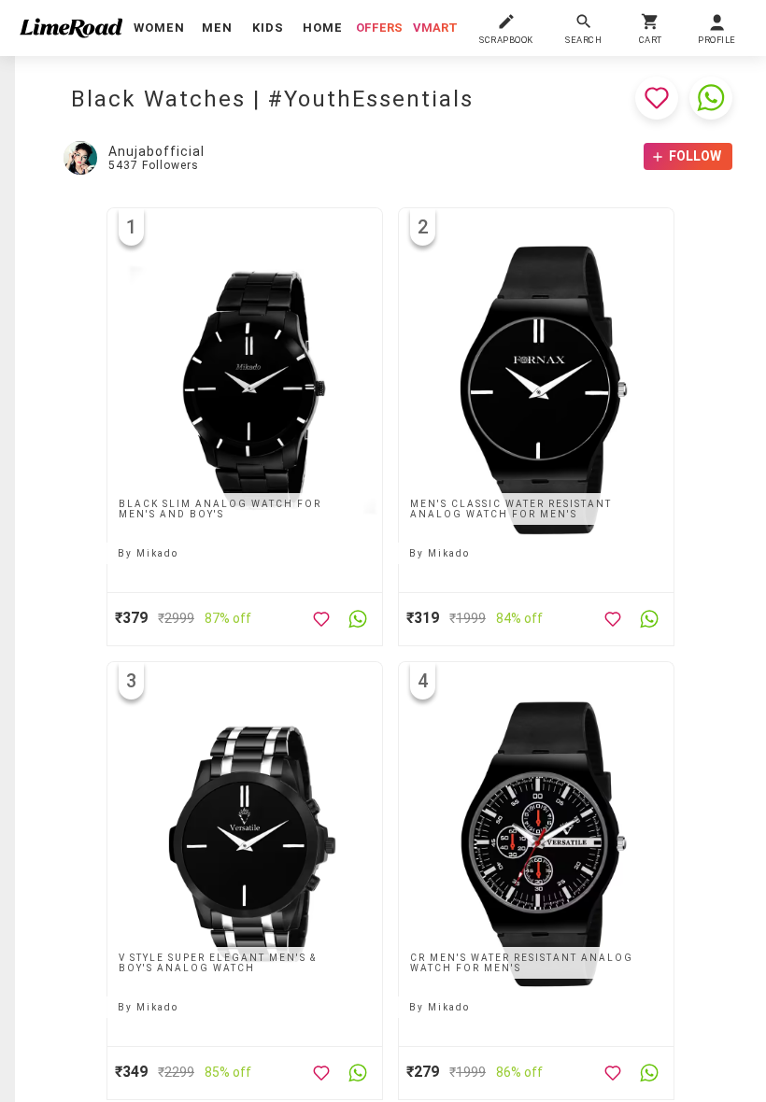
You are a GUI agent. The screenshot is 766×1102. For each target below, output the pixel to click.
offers (379, 28)
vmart (435, 28)
